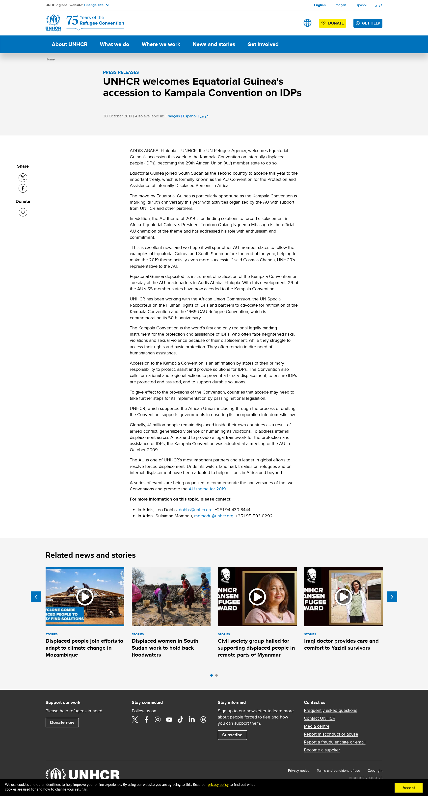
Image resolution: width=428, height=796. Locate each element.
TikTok (180, 719)
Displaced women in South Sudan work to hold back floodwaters (165, 648)
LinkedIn (192, 719)
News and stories (214, 44)
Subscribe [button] (232, 735)
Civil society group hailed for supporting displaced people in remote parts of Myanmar (256, 648)
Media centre (316, 726)
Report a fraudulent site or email (335, 742)
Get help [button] (371, 23)
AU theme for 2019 (207, 489)
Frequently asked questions (330, 710)
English (320, 4)
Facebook (146, 719)
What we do (114, 44)
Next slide (392, 596)
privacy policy (218, 785)
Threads (203, 719)
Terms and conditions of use (338, 770)
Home (50, 59)
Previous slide (36, 596)
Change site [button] (94, 4)
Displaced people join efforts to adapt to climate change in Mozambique (84, 648)
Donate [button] (336, 23)
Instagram (158, 719)
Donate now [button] (62, 722)
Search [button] (292, 23)
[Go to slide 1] (212, 676)
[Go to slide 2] (217, 676)
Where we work (161, 44)
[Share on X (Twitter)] (23, 177)
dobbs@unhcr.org (196, 509)
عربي (378, 4)
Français (340, 4)
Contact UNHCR (319, 718)
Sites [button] (307, 23)
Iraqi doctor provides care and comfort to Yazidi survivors (341, 644)
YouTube (169, 719)
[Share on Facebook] (23, 188)
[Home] (80, 22)
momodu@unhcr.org (213, 516)
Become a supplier (322, 750)
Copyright (375, 770)
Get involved (263, 44)
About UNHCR (69, 44)
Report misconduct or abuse (331, 734)
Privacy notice (298, 770)
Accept (408, 788)
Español (360, 4)
